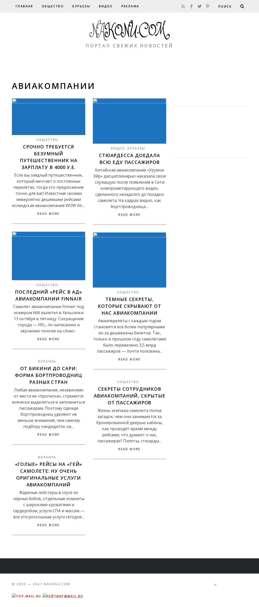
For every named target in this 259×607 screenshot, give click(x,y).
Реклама (130, 6)
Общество (53, 6)
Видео (106, 6)
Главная (24, 6)
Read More (48, 213)
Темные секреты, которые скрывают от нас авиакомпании (129, 306)
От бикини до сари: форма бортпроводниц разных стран (48, 375)
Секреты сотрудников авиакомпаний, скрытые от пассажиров (129, 396)
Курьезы (81, 6)
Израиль (47, 361)
